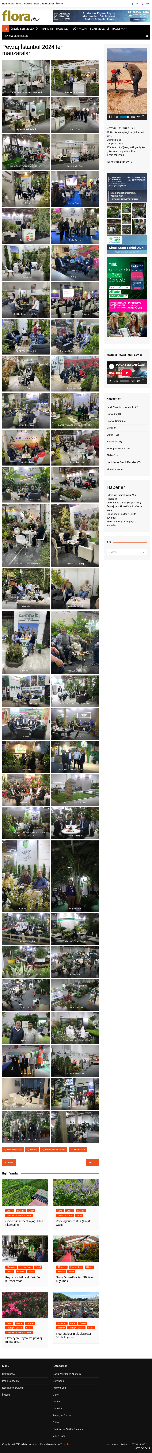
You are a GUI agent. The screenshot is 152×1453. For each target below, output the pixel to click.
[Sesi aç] (138, 116)
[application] (127, 84)
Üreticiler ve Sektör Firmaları (19, 1215)
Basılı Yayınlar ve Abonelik (121, 407)
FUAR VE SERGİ (99, 29)
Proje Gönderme (24, 3)
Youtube (147, 3)
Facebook (132, 3)
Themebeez (66, 1444)
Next (91, 1162)
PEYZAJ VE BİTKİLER (16, 36)
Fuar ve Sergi (25, 1267)
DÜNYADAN (80, 29)
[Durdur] (110, 116)
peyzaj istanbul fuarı (55, 1149)
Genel (59, 1211)
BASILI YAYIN (119, 29)
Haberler (20, 1211)
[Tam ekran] (142, 116)
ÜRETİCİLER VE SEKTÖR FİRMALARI (32, 29)
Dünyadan (11, 1267)
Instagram (142, 3)
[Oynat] (110, 381)
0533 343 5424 (143, 1448)
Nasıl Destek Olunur (44, 3)
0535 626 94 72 (139, 1444)
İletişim (59, 3)
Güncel (10, 1211)
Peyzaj (33, 1149)
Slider (31, 1211)
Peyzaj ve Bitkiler (65, 1215)
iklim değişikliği (14, 1149)
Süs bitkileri (79, 1149)
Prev (10, 1162)
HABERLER (62, 29)
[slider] (124, 117)
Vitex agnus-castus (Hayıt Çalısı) (124, 502)
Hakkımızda (8, 3)
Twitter (137, 3)
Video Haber (113, 469)
